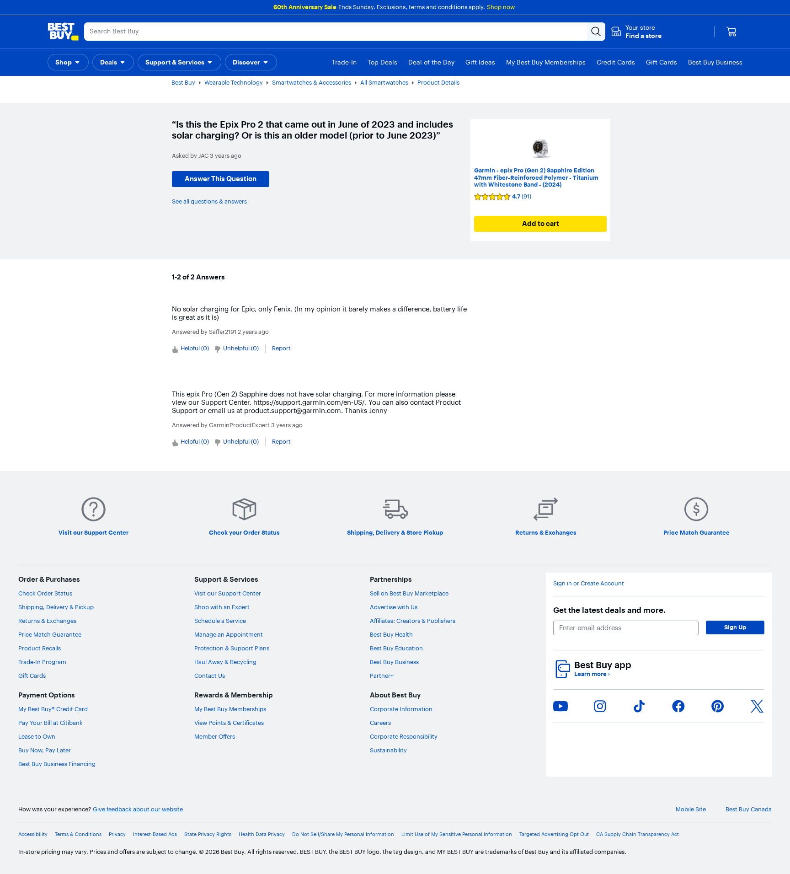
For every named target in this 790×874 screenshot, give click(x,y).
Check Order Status (45, 593)
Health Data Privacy (262, 834)
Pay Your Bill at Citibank (50, 722)
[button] (636, 31)
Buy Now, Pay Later (44, 750)
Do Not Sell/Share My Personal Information (343, 834)
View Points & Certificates (229, 722)
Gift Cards (32, 675)
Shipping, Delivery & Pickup (56, 607)
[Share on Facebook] (678, 706)
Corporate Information (401, 709)
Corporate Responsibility (404, 736)
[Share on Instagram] (599, 706)
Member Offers (214, 736)
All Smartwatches (384, 82)
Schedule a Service (220, 620)
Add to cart (540, 223)
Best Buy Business (394, 661)
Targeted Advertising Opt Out (554, 834)
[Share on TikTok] (639, 706)
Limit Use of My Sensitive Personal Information (456, 834)
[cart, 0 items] (731, 31)
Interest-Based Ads (155, 834)
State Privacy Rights (207, 834)
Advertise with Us (393, 607)
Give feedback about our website (138, 809)
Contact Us (209, 675)
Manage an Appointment (228, 634)
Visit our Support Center (227, 593)
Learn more (592, 673)
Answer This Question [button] (220, 178)
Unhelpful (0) (241, 348)
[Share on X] (757, 706)
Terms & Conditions (78, 834)
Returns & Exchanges (47, 620)
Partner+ (382, 675)
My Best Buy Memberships (230, 709)
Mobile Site (691, 809)
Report (281, 348)
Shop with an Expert (222, 607)
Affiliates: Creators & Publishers (412, 620)
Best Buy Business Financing (57, 763)
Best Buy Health (391, 634)
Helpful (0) (195, 348)
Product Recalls (39, 648)
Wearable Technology (233, 82)
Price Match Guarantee (49, 634)
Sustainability (388, 750)
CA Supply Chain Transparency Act (637, 834)
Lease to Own (36, 736)
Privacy (117, 834)
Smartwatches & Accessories (311, 82)
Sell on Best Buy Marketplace (409, 593)
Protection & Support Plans (231, 648)
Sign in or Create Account (588, 583)
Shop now (501, 7)
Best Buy (183, 82)
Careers (380, 722)
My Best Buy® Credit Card (53, 709)
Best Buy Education (396, 648)
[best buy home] (63, 31)
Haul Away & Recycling (225, 661)
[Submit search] (596, 31)
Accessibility (33, 834)
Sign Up (735, 627)
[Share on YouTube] (560, 706)
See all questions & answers (209, 201)
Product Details (438, 82)
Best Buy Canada (749, 809)
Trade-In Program (42, 661)
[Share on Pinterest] (717, 706)
